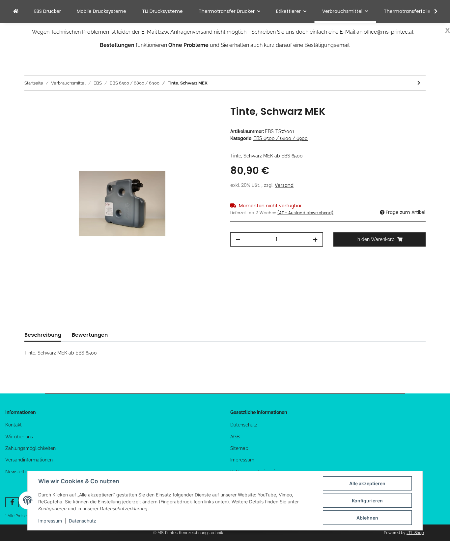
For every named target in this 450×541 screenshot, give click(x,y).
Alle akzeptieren (367, 483)
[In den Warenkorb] (29, 102)
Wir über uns (19, 436)
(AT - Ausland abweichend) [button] (305, 213)
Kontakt (13, 424)
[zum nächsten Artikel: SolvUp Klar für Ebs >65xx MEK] (419, 83)
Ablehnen (367, 518)
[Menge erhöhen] (315, 239)
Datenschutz (243, 424)
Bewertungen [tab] (90, 335)
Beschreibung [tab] (42, 335)
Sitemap (239, 448)
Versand (284, 185)
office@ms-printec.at (388, 32)
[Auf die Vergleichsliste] (189, 118)
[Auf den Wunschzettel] (206, 118)
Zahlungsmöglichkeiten (30, 448)
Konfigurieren (367, 500)
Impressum (242, 459)
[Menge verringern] (238, 239)
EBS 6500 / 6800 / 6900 (280, 138)
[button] (431, 12)
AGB (234, 436)
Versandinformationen (29, 459)
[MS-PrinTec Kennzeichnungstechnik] (15, 11)
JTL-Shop (415, 532)
